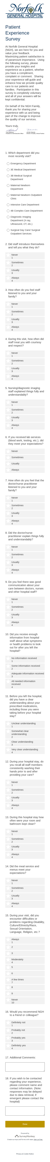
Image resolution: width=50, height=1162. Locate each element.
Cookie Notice (28, 1154)
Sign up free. (38, 1139)
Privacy (19, 1154)
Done (25, 1124)
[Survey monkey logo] (25, 1136)
